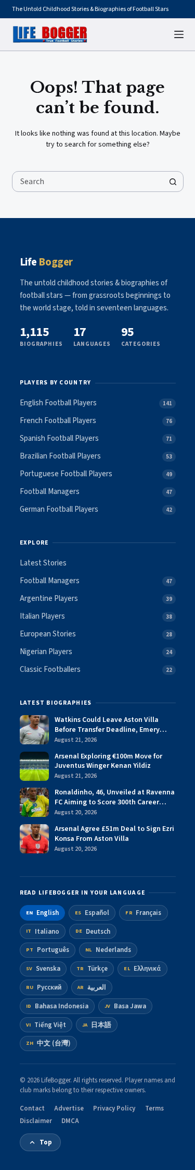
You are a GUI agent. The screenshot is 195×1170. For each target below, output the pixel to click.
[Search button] (173, 181)
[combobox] (87, 181)
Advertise (69, 1108)
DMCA (70, 1121)
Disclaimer (36, 1121)
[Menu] (179, 34)
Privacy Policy (114, 1108)
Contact (32, 1108)
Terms (154, 1108)
